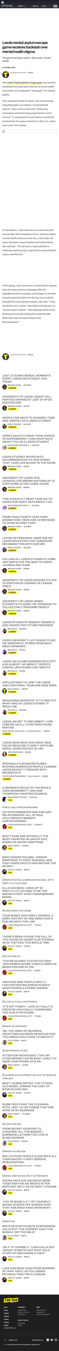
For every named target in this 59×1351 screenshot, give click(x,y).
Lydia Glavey (34, 731)
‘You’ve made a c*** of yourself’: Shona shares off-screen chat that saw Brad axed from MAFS (27, 1204)
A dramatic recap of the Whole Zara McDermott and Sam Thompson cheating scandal (26, 790)
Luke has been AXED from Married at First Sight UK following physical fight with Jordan (28, 1271)
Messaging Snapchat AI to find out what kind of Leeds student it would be (29, 703)
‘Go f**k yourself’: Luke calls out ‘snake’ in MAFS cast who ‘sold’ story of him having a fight (28, 1250)
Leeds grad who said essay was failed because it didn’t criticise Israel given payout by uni (27, 745)
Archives (21, 1314)
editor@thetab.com (37, 1340)
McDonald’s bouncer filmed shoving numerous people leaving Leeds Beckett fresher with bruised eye (29, 768)
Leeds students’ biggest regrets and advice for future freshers (28, 624)
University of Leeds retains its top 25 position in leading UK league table (29, 583)
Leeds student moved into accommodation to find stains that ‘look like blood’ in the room (29, 459)
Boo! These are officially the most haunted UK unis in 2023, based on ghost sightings (25, 839)
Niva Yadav (13, 689)
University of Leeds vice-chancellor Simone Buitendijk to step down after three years (28, 480)
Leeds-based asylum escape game (24, 82)
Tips (44, 6)
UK (10, 800)
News (30, 73)
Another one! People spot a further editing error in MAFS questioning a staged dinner (26, 985)
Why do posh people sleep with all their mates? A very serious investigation (29, 1159)
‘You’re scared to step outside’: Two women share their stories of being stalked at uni (29, 964)
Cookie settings (42, 1314)
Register (21, 1323)
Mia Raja (12, 629)
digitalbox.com (13, 1340)
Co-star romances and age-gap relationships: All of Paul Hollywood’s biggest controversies (26, 817)
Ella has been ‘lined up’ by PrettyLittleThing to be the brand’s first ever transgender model (28, 893)
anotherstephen (17, 797)
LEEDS (12, 388)
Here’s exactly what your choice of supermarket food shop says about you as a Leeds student (28, 438)
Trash (37, 925)
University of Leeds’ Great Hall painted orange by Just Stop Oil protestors (27, 399)
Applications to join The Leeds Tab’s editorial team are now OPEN (29, 684)
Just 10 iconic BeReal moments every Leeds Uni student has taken (26, 378)
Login (20, 1325)
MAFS (26, 870)
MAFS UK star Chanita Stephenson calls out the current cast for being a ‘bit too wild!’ (28, 1229)
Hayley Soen (15, 870)
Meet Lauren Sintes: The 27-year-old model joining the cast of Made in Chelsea (27, 1086)
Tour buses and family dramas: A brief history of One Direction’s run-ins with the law (27, 918)
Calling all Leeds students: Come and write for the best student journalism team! (29, 562)
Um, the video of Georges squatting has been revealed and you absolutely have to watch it (28, 1033)
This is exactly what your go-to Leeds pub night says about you (27, 500)
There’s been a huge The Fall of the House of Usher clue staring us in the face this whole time (28, 939)
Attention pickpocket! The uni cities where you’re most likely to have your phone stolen (29, 1058)
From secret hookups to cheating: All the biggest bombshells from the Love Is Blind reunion (25, 1133)
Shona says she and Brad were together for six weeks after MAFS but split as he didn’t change (29, 1183)
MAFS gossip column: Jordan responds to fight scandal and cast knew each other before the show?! (29, 862)
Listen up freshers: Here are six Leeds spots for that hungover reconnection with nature (27, 541)
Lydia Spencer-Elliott (20, 825)
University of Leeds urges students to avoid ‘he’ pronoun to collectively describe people (29, 604)
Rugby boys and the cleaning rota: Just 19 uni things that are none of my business (28, 1107)
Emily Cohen (14, 424)
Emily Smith (14, 846)
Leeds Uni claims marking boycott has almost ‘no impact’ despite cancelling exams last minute (29, 664)
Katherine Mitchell (18, 445)
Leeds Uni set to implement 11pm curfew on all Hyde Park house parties (27, 724)
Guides (27, 385)
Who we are (41, 1310)
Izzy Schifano (15, 752)
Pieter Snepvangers (13, 776)
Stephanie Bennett (18, 73)
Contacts (40, 1312)
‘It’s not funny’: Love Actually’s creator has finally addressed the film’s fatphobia (27, 1009)
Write (35, 6)
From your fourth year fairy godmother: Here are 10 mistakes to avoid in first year (28, 519)
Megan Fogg (14, 385)
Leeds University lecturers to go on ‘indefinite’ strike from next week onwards (28, 643)
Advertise (22, 1310)
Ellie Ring (13, 1040)
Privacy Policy (24, 1312)
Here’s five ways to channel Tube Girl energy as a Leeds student (28, 419)
